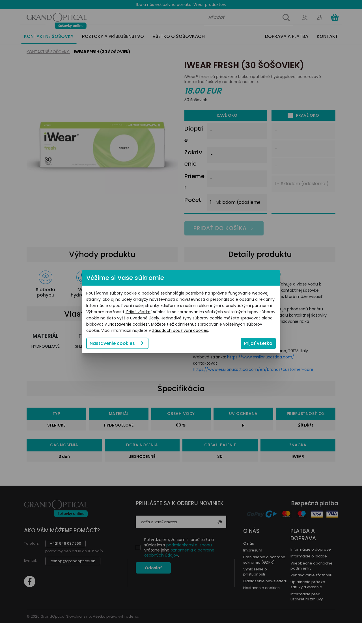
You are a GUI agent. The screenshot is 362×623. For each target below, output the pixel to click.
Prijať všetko (138, 312)
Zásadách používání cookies (180, 330)
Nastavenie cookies (128, 324)
